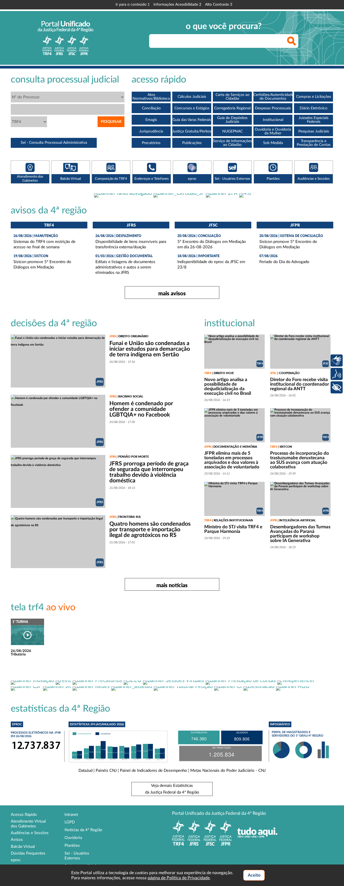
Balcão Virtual (23, 847)
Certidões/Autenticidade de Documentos (272, 97)
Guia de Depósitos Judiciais (232, 120)
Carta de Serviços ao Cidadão (232, 97)
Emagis (151, 120)
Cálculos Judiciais (192, 97)
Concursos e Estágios (191, 108)
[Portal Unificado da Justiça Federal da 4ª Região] (66, 38)
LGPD (69, 822)
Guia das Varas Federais (192, 120)
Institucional (273, 120)
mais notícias (172, 585)
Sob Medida (273, 143)
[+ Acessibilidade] (337, 387)
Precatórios (151, 143)
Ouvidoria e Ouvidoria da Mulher (273, 131)
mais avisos (172, 293)
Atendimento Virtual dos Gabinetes (28, 823)
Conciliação (151, 108)
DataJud (85, 771)
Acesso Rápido (24, 815)
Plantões (72, 846)
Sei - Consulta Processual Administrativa (54, 143)
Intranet (71, 815)
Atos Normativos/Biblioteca (151, 97)
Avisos (17, 840)
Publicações (192, 143)
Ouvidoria (73, 838)
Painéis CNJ (106, 771)
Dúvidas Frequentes (28, 853)
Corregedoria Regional (232, 108)
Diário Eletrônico (313, 108)
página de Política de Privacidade (179, 878)
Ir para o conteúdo (133, 4)
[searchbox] (223, 41)
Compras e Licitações (313, 97)
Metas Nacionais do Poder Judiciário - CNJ (228, 771)
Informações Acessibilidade (177, 4)
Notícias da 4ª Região (83, 830)
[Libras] (337, 360)
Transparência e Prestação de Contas (314, 143)
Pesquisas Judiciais (313, 131)
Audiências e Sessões (30, 833)
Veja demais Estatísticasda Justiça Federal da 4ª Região (172, 789)
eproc (16, 860)
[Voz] (337, 374)
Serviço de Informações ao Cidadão (232, 143)
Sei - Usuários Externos (76, 855)
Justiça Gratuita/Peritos (191, 131)
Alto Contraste (218, 4)
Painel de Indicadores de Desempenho (153, 771)
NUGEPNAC (232, 131)
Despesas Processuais (273, 108)
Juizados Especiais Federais (313, 120)
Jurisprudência (151, 131)
